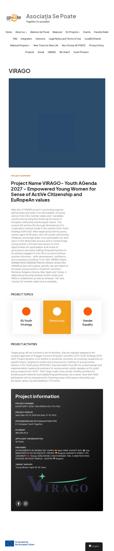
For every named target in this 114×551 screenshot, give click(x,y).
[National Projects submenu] (29, 45)
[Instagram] (25, 503)
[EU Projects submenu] (79, 32)
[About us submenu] (26, 32)
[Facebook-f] (18, 503)
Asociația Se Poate (51, 16)
